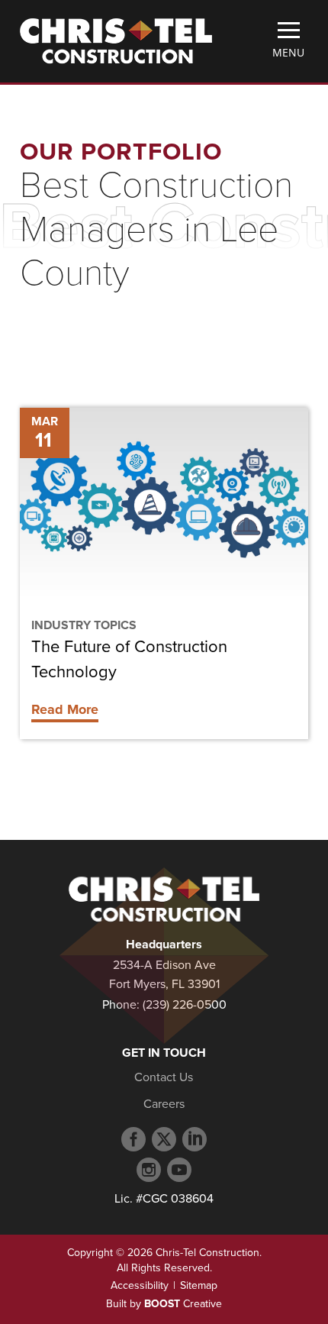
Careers (164, 1104)
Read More (64, 709)
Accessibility (140, 1285)
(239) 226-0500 (185, 1004)
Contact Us (163, 1077)
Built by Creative (164, 1303)
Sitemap (198, 1285)
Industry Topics (84, 625)
